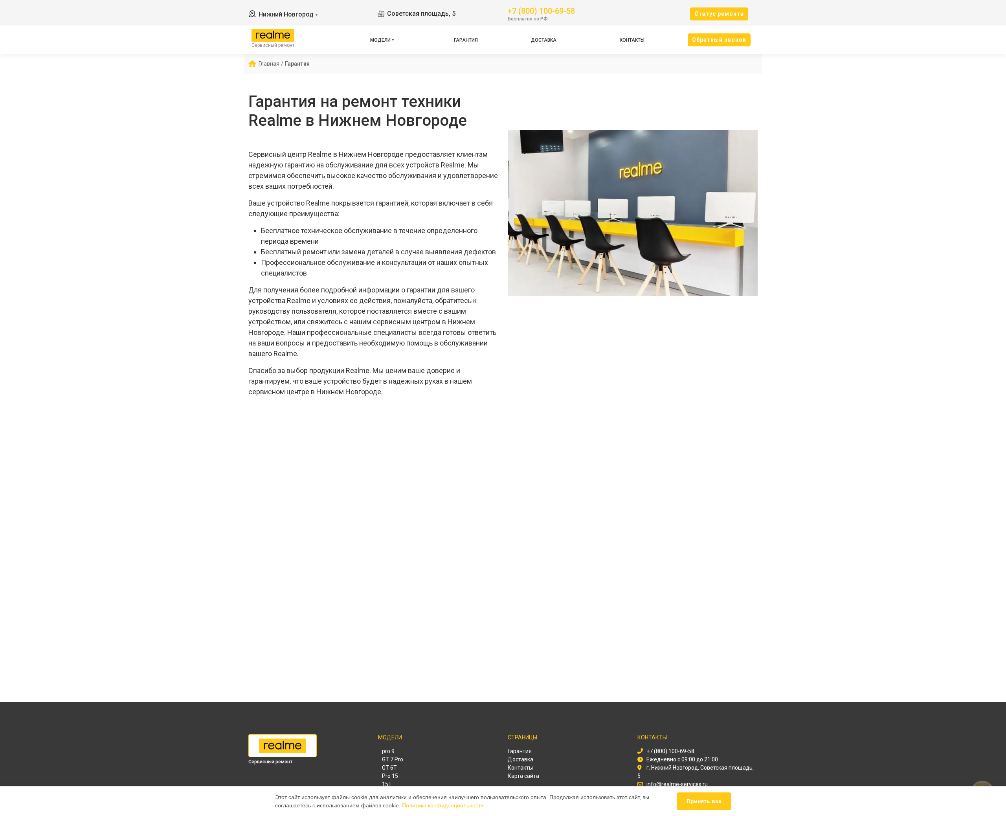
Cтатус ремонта (719, 14)
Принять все (704, 801)
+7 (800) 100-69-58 (541, 10)
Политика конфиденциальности (443, 805)
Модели (380, 40)
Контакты (632, 40)
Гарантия (466, 40)
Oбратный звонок (719, 40)
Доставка (543, 40)
